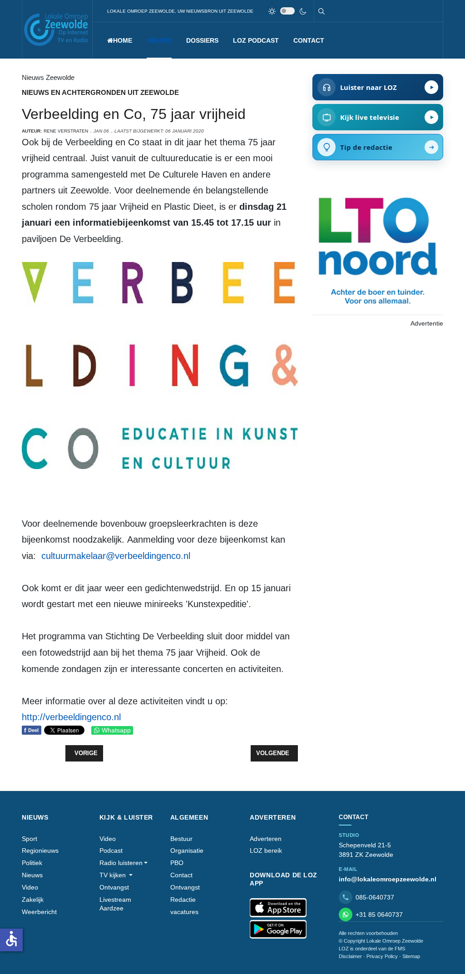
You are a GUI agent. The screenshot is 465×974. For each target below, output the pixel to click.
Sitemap (411, 956)
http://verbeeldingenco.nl (71, 717)
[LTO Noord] (377, 248)
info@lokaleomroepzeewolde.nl (387, 879)
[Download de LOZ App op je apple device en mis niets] (278, 907)
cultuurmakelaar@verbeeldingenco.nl (115, 556)
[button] (159, 40)
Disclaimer (350, 956)
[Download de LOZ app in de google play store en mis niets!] (278, 929)
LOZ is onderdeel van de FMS (372, 948)
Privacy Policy (382, 956)
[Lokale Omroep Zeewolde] (57, 29)
